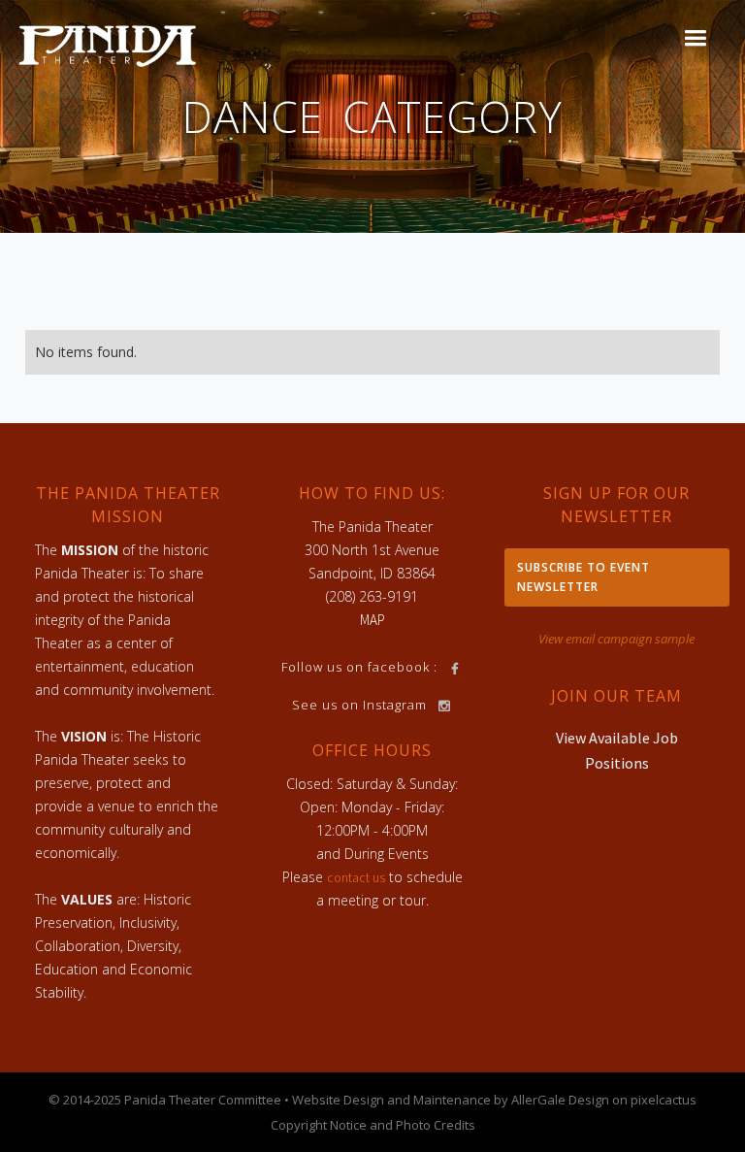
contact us (356, 877)
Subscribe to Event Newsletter (583, 577)
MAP (372, 619)
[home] (108, 45)
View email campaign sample (616, 638)
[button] (695, 38)
